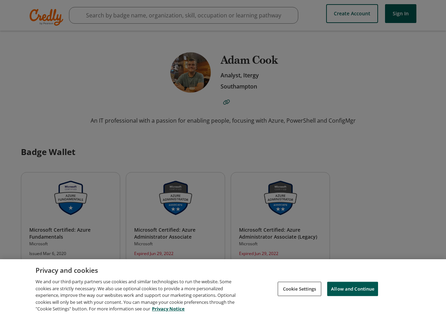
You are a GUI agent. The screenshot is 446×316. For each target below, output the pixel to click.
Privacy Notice (168, 309)
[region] (223, 287)
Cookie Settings (299, 288)
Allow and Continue (352, 288)
